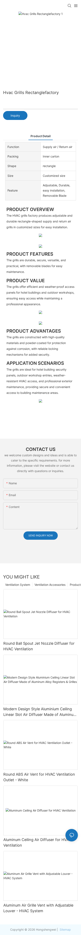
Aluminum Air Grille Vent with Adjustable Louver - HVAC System (38, 908)
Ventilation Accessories (49, 584)
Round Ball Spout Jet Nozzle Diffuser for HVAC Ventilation (39, 646)
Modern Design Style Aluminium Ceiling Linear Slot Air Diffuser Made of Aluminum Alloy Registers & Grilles (40, 712)
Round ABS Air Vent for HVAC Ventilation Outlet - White (39, 777)
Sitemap (65, 929)
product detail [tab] (41, 136)
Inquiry (15, 115)
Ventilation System (17, 584)
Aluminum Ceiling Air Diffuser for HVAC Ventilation (37, 842)
